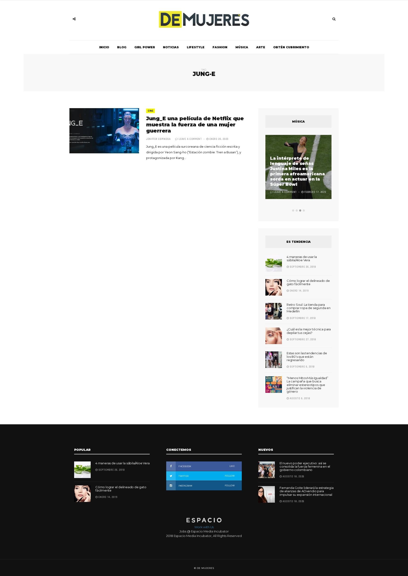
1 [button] (293, 210)
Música (241, 47)
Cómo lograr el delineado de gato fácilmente (308, 282)
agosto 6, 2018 (299, 398)
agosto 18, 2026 (293, 476)
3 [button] (300, 210)
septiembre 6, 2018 (302, 366)
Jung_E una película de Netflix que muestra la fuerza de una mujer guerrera (195, 124)
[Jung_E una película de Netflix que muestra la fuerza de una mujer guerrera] (104, 130)
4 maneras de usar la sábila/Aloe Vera (302, 258)
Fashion (219, 47)
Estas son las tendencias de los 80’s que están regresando (307, 356)
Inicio (104, 47)
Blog (121, 47)
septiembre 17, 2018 (302, 318)
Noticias (171, 47)
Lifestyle (195, 47)
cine (150, 111)
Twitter (206, 475)
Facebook (206, 466)
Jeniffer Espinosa (158, 139)
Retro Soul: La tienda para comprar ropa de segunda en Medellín (309, 308)
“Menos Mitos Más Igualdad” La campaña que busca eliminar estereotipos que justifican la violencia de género (307, 384)
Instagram (206, 485)
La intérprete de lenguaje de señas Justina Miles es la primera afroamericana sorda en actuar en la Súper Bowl (297, 171)
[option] (298, 167)
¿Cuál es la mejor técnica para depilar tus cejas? (309, 330)
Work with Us (204, 527)
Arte (260, 47)
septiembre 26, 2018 (302, 267)
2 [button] (297, 210)
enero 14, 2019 (299, 290)
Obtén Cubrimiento (291, 47)
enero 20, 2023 (219, 139)
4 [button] (304, 210)
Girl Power (144, 47)
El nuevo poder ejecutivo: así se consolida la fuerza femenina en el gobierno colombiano (305, 466)
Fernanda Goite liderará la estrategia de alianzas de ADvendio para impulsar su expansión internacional (307, 491)
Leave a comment (190, 139)
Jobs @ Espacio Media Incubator (204, 531)
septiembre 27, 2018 (302, 339)
